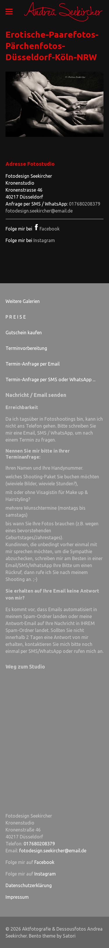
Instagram (44, 240)
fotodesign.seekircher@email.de (39, 210)
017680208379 (84, 203)
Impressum (17, 897)
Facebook (50, 228)
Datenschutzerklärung (29, 885)
